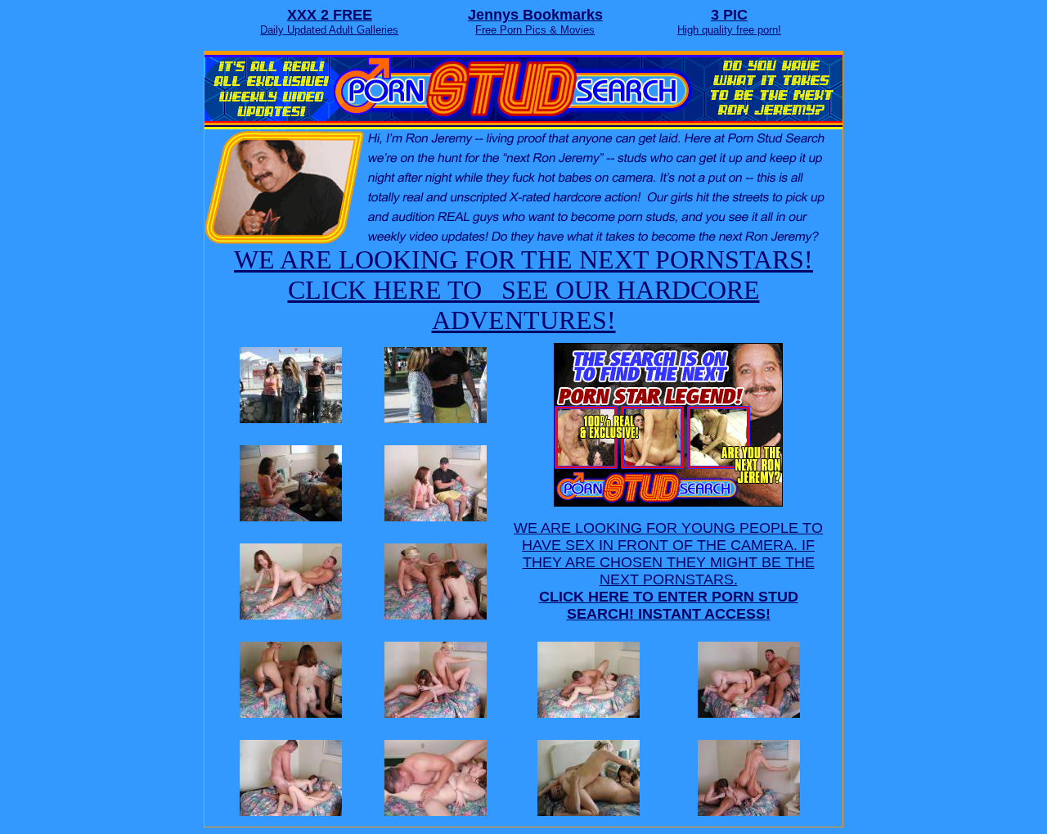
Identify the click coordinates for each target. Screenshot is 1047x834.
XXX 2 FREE (329, 15)
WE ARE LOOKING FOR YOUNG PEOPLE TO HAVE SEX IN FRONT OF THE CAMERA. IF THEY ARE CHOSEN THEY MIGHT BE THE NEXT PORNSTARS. (668, 571)
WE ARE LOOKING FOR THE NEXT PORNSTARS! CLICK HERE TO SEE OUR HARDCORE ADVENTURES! (523, 290)
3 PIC (729, 15)
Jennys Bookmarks (535, 15)
